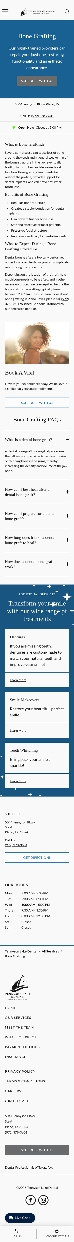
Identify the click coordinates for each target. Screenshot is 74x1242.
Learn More (18, 680)
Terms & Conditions (25, 1081)
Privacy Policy (20, 1071)
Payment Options (22, 1047)
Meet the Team (19, 1027)
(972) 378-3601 (42, 116)
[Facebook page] (30, 1200)
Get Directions (37, 857)
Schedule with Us (37, 81)
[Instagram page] (43, 1200)
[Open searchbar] (67, 11)
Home (10, 1008)
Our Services (18, 1017)
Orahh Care (17, 1101)
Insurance (15, 1057)
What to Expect (20, 1037)
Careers (13, 1091)
